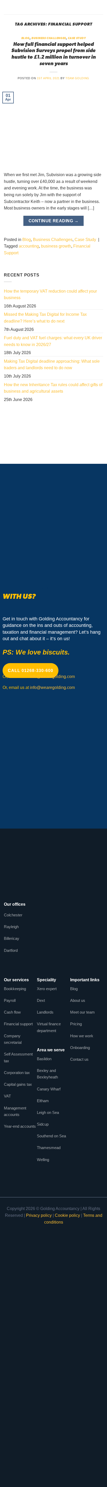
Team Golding (77, 78)
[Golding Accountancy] (53, 7)
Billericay (11, 938)
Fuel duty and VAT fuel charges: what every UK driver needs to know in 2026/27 (53, 341)
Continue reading (53, 221)
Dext (41, 1000)
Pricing (76, 1024)
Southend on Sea (51, 1136)
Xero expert (47, 988)
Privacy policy (39, 1215)
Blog (25, 38)
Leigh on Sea (48, 1112)
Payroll (10, 1000)
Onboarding (80, 1047)
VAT (7, 1096)
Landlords (45, 1012)
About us (77, 1000)
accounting (29, 246)
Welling (43, 1159)
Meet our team (82, 1012)
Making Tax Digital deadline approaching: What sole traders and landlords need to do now (52, 364)
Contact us (79, 1059)
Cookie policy (67, 1215)
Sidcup (43, 1124)
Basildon (44, 1059)
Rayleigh (11, 926)
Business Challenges (48, 38)
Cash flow (12, 1012)
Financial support (18, 1024)
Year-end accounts (20, 1126)
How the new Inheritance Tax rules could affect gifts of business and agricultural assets (53, 388)
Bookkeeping (15, 988)
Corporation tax (17, 1072)
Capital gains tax (18, 1084)
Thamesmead (49, 1147)
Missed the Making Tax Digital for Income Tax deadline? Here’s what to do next (45, 317)
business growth (56, 246)
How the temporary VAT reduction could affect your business (50, 294)
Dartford (11, 950)
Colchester (13, 915)
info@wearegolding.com (52, 676)
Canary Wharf (49, 1089)
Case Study (77, 38)
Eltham (43, 1101)
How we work (81, 1036)
